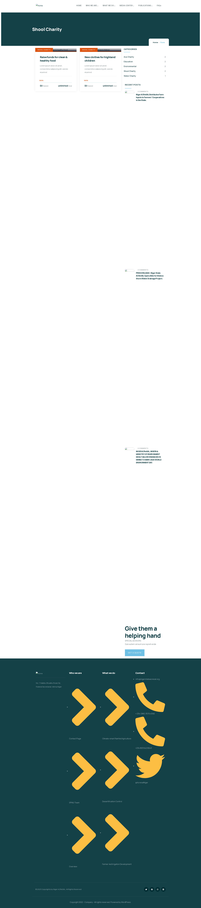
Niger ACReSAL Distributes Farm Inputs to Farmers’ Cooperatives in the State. (150, 97)
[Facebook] (152, 889)
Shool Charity (44, 50)
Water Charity (130, 76)
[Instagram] (157, 889)
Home (155, 42)
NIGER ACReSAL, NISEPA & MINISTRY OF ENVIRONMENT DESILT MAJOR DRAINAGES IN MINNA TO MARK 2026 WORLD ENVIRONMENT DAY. (148, 457)
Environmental (130, 66)
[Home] (39, 5)
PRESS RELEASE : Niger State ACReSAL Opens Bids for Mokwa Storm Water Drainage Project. (149, 276)
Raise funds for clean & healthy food (53, 58)
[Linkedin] (163, 889)
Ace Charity (129, 57)
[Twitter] (146, 889)
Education (128, 61)
